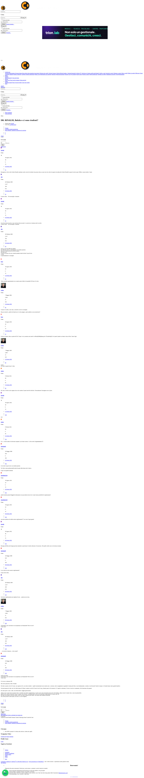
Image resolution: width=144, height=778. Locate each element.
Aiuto (6, 755)
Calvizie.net (3, 736)
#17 (6, 594)
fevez (2, 261)
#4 (5, 246)
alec (2, 177)
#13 (6, 492)
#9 (5, 388)
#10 (6, 414)
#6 (5, 307)
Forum (7, 736)
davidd (12, 123)
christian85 (3, 446)
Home (6, 756)
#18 (6, 623)
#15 (6, 543)
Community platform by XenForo (14, 761)
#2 (5, 194)
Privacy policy (8, 754)
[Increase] (7, 143)
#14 (6, 517)
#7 (5, 334)
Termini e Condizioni (9, 753)
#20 (6, 673)
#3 (5, 220)
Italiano (6, 750)
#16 (6, 568)
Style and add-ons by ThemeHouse (36, 761)
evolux (2, 290)
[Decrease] (8, 143)
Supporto (11, 736)
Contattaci (7, 752)
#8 (5, 362)
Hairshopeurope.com (63, 772)
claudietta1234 (4, 475)
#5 (5, 279)
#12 (6, 463)
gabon (2, 371)
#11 (6, 439)
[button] (2, 60)
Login (2, 741)
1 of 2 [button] (2, 137)
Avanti (2, 136)
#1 (5, 169)
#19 (6, 648)
